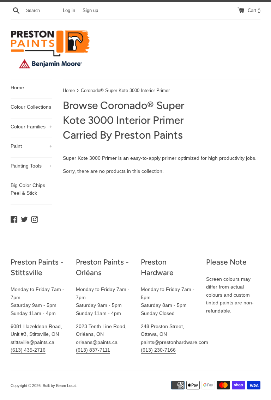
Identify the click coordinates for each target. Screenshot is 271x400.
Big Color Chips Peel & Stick (28, 189)
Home (17, 87)
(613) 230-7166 (158, 350)
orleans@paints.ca (97, 342)
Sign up (90, 10)
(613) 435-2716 (28, 350)
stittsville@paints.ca (32, 342)
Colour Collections (31, 107)
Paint (31, 146)
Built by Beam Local (59, 385)
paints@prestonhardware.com (174, 342)
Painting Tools (31, 166)
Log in (69, 10)
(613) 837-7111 (93, 350)
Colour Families (31, 126)
